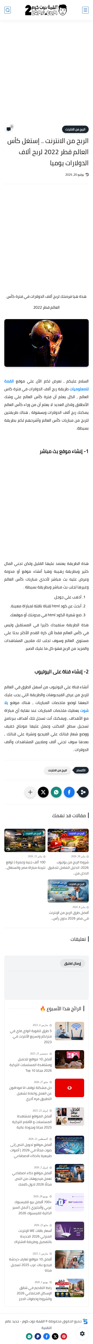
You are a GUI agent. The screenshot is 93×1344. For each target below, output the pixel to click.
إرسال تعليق (72, 963)
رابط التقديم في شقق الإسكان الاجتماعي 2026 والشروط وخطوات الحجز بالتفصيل (34, 1293)
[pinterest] (64, 1336)
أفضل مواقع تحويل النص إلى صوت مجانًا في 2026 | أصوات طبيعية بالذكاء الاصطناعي (31, 1150)
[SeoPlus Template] (85, 1321)
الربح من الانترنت (75, 129)
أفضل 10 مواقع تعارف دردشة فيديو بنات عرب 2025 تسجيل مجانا (30, 1264)
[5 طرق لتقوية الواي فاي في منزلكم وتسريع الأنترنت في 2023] (69, 1031)
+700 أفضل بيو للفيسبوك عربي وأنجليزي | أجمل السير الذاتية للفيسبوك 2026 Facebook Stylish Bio (32, 1207)
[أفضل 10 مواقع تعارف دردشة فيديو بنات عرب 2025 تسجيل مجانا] (69, 1259)
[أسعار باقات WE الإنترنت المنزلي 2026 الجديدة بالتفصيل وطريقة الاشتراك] (69, 1231)
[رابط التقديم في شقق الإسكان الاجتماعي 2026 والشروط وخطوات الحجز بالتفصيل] (69, 1288)
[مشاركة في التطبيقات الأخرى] (30, 792)
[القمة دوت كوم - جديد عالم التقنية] (46, 10)
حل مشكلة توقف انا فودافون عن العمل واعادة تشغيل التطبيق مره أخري (30, 1093)
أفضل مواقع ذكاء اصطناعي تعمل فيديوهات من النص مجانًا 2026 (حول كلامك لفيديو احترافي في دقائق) (32, 1178)
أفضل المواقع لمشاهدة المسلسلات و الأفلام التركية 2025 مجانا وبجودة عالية (32, 1121)
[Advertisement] (46, 75)
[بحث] (7, 10)
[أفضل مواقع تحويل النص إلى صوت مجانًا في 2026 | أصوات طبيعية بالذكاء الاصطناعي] (69, 1145)
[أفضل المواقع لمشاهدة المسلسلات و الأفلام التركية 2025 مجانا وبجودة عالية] (69, 1116)
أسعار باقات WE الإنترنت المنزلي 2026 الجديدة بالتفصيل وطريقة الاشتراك (33, 1236)
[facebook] (46, 1336)
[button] (69, 792)
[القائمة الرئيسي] (85, 10)
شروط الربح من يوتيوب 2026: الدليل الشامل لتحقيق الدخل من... (68, 867)
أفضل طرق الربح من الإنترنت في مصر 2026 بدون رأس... (69, 915)
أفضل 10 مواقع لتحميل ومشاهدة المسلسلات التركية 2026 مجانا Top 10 (31, 1064)
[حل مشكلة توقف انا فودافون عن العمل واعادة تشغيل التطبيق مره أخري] (69, 1088)
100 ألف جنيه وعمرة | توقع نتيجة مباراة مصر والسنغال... (25, 865)
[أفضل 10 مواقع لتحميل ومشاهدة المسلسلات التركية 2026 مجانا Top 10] (69, 1059)
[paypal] (38, 1336)
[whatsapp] (29, 1336)
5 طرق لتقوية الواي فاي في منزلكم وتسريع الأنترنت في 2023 (31, 1036)
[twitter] (55, 1336)
